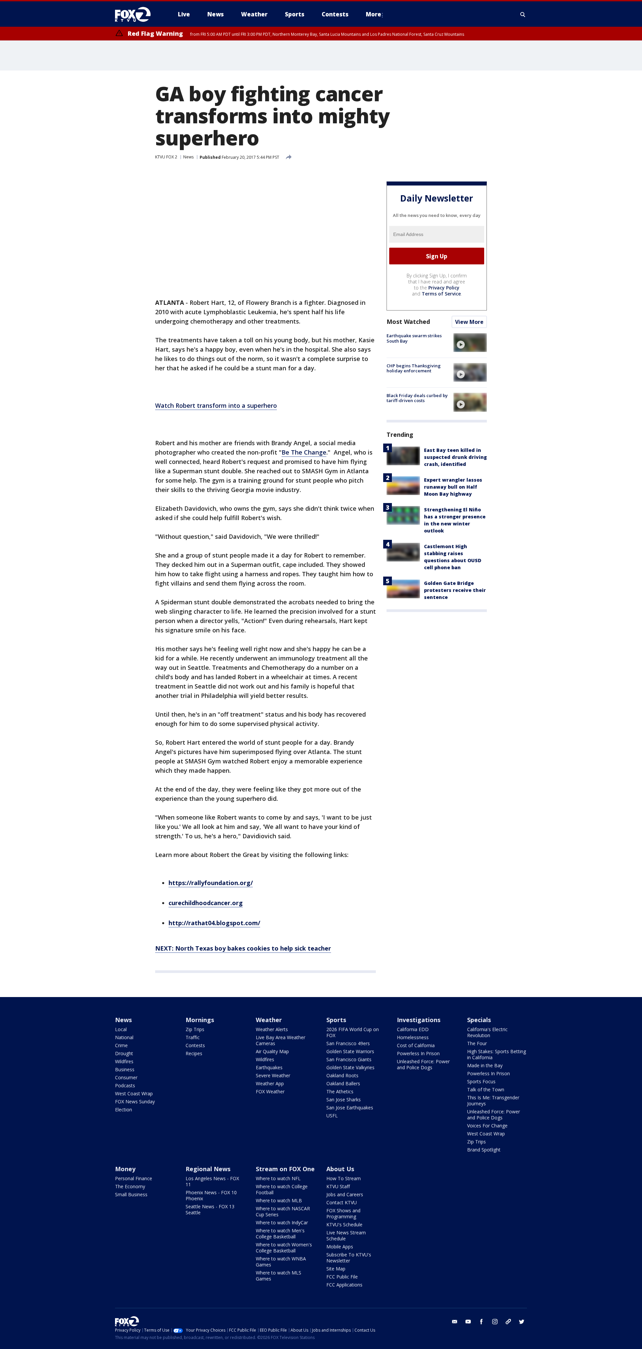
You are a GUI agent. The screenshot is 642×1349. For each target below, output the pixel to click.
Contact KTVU (341, 1202)
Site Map (335, 1268)
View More (469, 322)
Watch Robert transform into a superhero (216, 405)
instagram (495, 1321)
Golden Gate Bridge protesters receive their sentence (455, 590)
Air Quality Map (272, 1051)
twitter (521, 1321)
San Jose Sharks (343, 1099)
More (373, 14)
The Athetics (339, 1091)
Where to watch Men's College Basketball (280, 1233)
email (454, 1321)
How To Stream (343, 1178)
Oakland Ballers (343, 1083)
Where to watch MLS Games (278, 1275)
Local (121, 1029)
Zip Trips (195, 1029)
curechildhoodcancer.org (206, 903)
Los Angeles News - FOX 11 (212, 1181)
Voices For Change (487, 1125)
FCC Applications (344, 1284)
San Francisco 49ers (348, 1043)
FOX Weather (270, 1091)
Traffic (193, 1037)
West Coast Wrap (134, 1093)
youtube (468, 1321)
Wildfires (124, 1061)
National (124, 1037)
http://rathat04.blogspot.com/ (214, 923)
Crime (121, 1045)
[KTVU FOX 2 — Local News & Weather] (137, 14)
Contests (195, 1045)
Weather (269, 1020)
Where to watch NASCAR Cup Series (283, 1211)
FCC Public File (342, 1276)
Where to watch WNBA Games (281, 1261)
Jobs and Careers (344, 1194)
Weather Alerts (272, 1029)
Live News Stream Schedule (346, 1235)
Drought (124, 1053)
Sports (336, 1020)
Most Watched (408, 322)
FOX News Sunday (135, 1101)
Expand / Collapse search (523, 14)
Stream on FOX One (285, 1169)
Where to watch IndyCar (282, 1222)
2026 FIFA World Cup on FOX (352, 1032)
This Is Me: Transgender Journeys (493, 1100)
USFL (332, 1115)
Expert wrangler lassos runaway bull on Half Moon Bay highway (453, 487)
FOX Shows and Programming (343, 1213)
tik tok (508, 1321)
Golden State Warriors (350, 1051)
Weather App (270, 1083)
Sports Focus (481, 1081)
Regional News (208, 1169)
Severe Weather (273, 1075)
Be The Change (304, 452)
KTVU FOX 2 (166, 157)
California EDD (413, 1029)
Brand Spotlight (484, 1149)
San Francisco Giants (348, 1059)
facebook (481, 1321)
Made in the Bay (485, 1065)
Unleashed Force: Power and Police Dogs (423, 1064)
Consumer (126, 1077)
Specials (479, 1020)
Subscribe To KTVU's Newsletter (348, 1257)
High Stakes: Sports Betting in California (496, 1054)
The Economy (130, 1186)
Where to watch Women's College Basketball (284, 1247)
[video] (470, 342)
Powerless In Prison (418, 1053)
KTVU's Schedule (344, 1224)
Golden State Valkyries (350, 1067)
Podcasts (125, 1085)
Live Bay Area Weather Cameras (280, 1040)
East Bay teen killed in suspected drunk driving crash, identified (455, 457)
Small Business (131, 1194)
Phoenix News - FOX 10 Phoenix (211, 1195)
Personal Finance (133, 1178)
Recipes (194, 1053)
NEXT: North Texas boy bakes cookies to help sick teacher (243, 948)
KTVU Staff (338, 1186)
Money (125, 1169)
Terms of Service (441, 293)
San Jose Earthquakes (349, 1107)
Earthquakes (269, 1067)
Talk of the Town (485, 1089)
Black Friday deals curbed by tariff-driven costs (417, 397)
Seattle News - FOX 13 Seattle (210, 1209)
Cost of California (416, 1045)
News (188, 157)
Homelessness (413, 1037)
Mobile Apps (339, 1246)
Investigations (418, 1020)
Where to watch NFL (278, 1178)
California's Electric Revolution (487, 1032)
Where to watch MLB (279, 1200)
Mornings (200, 1020)
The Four (477, 1043)
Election (123, 1109)
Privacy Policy (443, 287)
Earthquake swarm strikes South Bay (414, 338)
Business (124, 1069)
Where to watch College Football (282, 1189)
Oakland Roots (342, 1075)
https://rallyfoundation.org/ (211, 883)
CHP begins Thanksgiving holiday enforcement (414, 368)
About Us (340, 1169)
